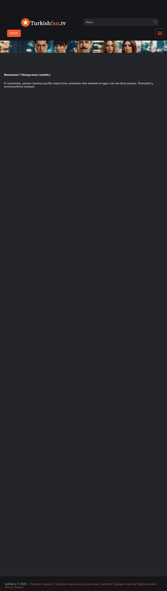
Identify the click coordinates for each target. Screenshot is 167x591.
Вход (14, 33)
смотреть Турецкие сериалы (118, 584)
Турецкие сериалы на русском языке (77, 584)
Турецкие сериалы (41, 584)
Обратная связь (146, 584)
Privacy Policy (13, 587)
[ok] (155, 22)
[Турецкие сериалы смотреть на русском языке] (43, 25)
